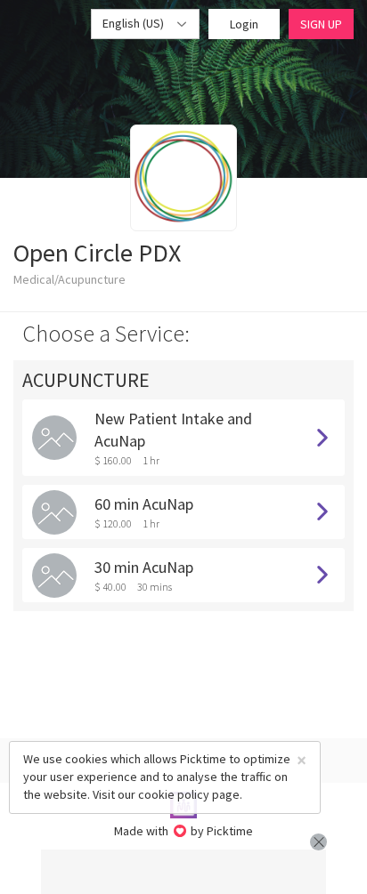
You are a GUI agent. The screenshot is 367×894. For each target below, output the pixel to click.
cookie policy (173, 794)
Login (244, 24)
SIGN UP (321, 24)
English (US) (134, 23)
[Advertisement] (183, 872)
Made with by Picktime (184, 831)
